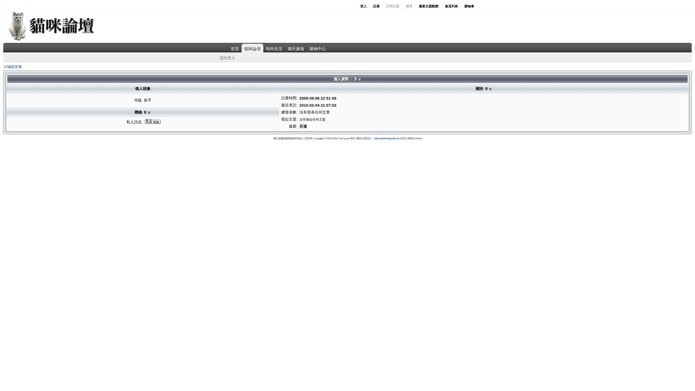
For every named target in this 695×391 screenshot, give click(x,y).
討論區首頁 (13, 67)
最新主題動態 (428, 6)
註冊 (376, 6)
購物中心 (317, 48)
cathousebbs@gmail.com (387, 138)
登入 (363, 6)
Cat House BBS (346, 138)
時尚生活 (274, 48)
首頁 (235, 48)
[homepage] (58, 40)
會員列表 (451, 6)
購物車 (469, 6)
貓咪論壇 (252, 48)
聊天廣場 (296, 48)
